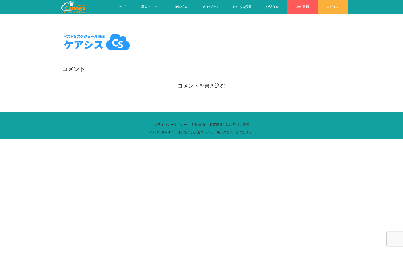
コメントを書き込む (202, 86)
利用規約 (198, 124)
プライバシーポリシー (170, 124)
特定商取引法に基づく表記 (229, 124)
